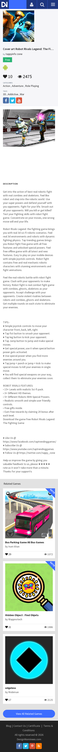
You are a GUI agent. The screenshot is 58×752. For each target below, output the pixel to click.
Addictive (13, 94)
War (22, 94)
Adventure (17, 86)
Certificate (34, 726)
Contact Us (19, 726)
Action (6, 86)
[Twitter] (26, 746)
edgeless (10, 688)
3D (4, 94)
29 (9, 554)
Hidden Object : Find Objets (22, 615)
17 (9, 699)
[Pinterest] (32, 746)
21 (9, 626)
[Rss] (39, 746)
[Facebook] (19, 746)
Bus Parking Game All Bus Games (24, 542)
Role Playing (32, 86)
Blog (8, 726)
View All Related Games (29, 713)
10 (9, 75)
